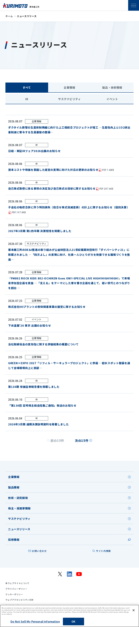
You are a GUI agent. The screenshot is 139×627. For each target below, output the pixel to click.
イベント (112, 99)
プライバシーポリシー (16, 588)
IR (26, 99)
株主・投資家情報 (19, 508)
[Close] (133, 610)
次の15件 (81, 440)
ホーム (9, 16)
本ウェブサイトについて (17, 583)
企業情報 (69, 87)
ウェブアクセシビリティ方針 (19, 599)
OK (73, 621)
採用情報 (13, 540)
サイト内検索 (103, 551)
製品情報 (13, 487)
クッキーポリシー (14, 594)
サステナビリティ (69, 99)
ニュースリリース (19, 529)
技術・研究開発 (18, 498)
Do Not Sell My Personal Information (35, 621)
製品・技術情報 (112, 87)
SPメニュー (133, 5)
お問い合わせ (39, 551)
